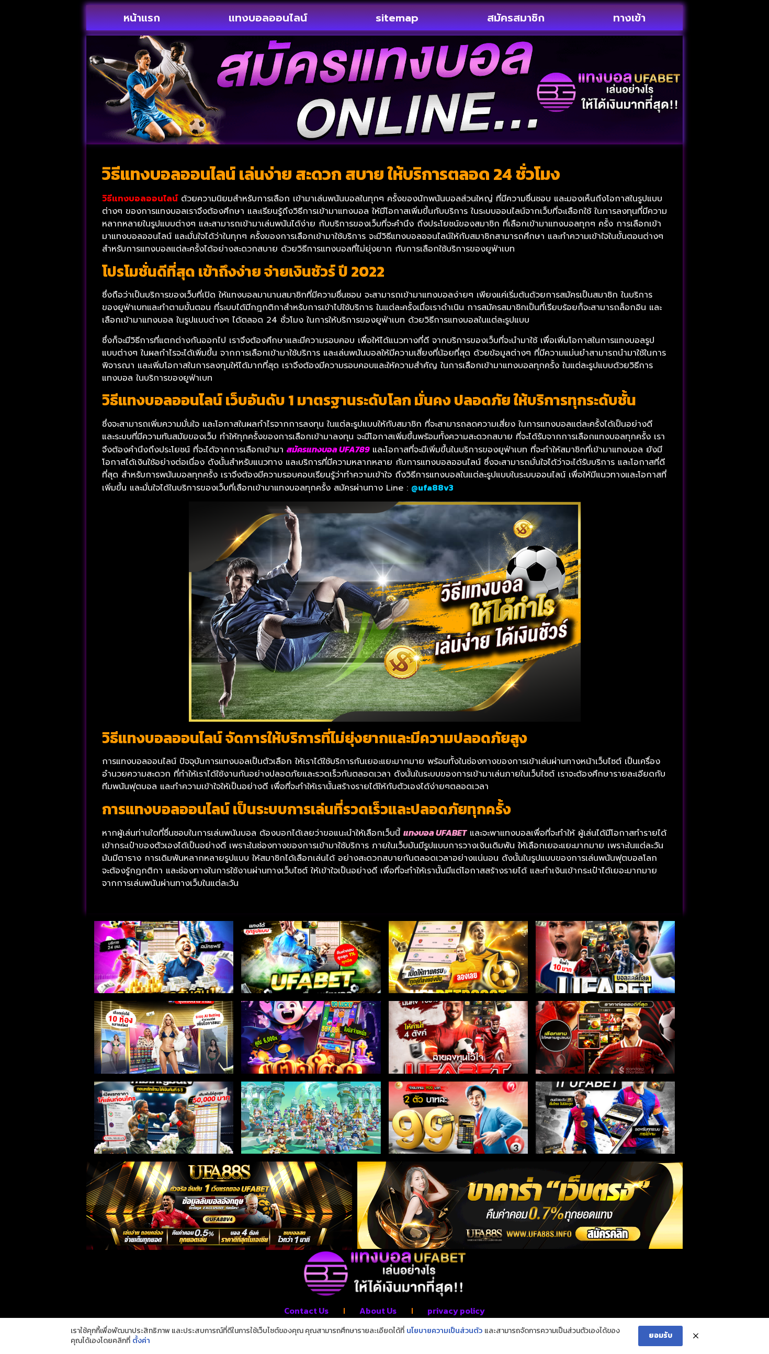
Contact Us (306, 1310)
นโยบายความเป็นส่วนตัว (444, 1331)
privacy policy (456, 1310)
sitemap (397, 18)
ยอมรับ (660, 1335)
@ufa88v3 (432, 487)
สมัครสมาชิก (516, 18)
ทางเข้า (629, 18)
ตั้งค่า (141, 1341)
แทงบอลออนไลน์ (268, 18)
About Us (378, 1310)
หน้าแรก (141, 18)
